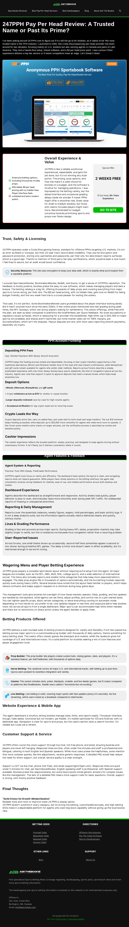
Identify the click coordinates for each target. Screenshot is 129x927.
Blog (87, 11)
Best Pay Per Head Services (44, 11)
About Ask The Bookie (104, 11)
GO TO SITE (108, 210)
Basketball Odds (41, 836)
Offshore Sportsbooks (90, 832)
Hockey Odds (39, 842)
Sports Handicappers (89, 839)
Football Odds (40, 832)
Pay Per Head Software (90, 836)
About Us (90, 859)
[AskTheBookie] (64, 4)
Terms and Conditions (76, 919)
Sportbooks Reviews (17, 11)
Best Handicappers (71, 11)
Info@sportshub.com (25, 907)
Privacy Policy (61, 919)
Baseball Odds (40, 839)
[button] (120, 11)
